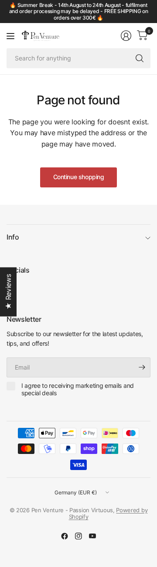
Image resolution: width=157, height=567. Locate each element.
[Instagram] (78, 536)
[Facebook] (65, 536)
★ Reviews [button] (8, 292)
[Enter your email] (141, 367)
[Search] (139, 58)
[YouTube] (92, 536)
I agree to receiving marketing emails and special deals (77, 389)
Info (13, 237)
